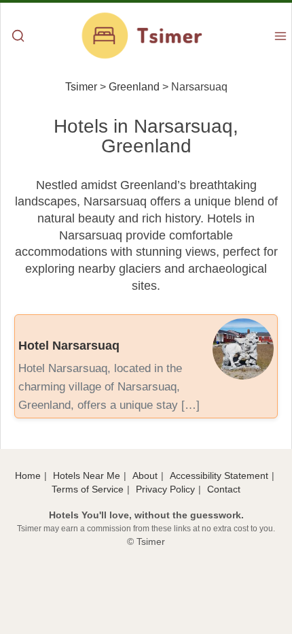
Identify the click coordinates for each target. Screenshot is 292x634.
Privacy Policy (165, 489)
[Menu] (280, 37)
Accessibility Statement (219, 475)
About (145, 475)
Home (28, 475)
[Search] (18, 37)
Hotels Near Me (86, 475)
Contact (223, 489)
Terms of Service (88, 489)
